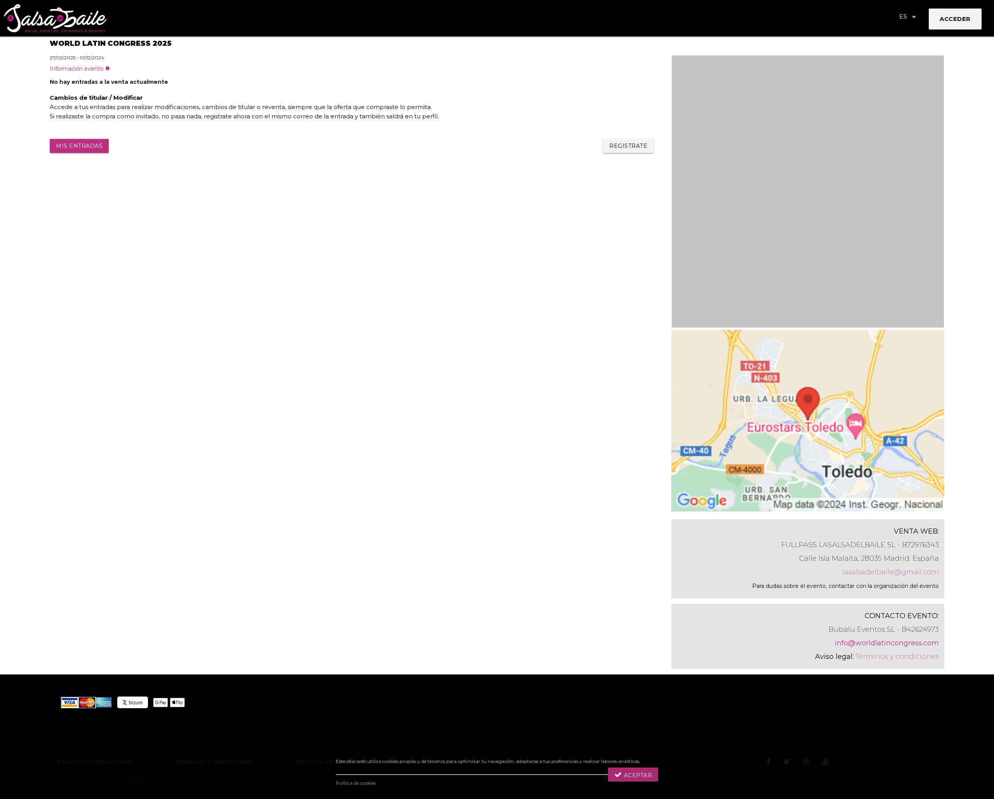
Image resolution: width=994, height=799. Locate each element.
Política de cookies (356, 783)
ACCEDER (955, 19)
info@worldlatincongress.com (887, 643)
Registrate (628, 145)
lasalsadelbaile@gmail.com (890, 572)
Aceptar (637, 775)
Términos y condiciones (897, 656)
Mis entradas (79, 145)
